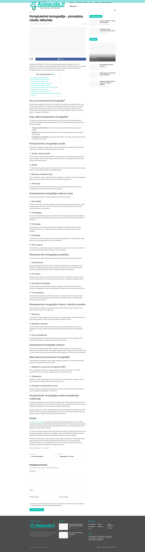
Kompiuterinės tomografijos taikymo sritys (41, 83)
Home (30, 12)
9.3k (108, 32)
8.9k (108, 24)
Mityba (99, 524)
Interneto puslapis (63, 497)
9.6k (98, 59)
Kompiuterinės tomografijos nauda (39, 81)
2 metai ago (103, 24)
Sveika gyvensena (110, 524)
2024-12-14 (102, 68)
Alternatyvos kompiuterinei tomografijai (40, 91)
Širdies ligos (100, 539)
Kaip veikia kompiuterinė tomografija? (40, 79)
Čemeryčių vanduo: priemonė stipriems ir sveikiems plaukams (107, 82)
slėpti (52, 74)
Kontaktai (44, 1)
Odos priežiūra (101, 536)
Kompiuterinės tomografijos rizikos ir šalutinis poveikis (44, 87)
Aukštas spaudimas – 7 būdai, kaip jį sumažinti (107, 21)
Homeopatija (73, 6)
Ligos (34, 12)
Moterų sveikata (37, 448)
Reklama (31, 1)
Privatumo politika (37, 1)
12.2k (107, 86)
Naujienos (100, 526)
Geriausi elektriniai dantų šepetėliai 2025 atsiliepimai (101, 57)
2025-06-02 (93, 59)
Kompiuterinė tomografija (36, 422)
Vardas (31, 490)
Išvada (32, 95)
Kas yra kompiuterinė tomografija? (39, 77)
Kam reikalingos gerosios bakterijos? (106, 65)
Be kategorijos (92, 524)
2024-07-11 (31, 24)
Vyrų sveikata (45, 448)
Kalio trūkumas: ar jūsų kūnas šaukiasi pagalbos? (107, 73)
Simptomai (109, 536)
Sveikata (109, 528)
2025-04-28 (102, 86)
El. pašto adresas (34, 497)
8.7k (107, 68)
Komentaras (33, 471)
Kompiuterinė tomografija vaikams (39, 89)
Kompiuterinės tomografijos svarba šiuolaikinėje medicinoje (45, 93)
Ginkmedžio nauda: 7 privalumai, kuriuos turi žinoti (107, 30)
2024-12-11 (102, 76)
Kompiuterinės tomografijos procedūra (40, 85)
